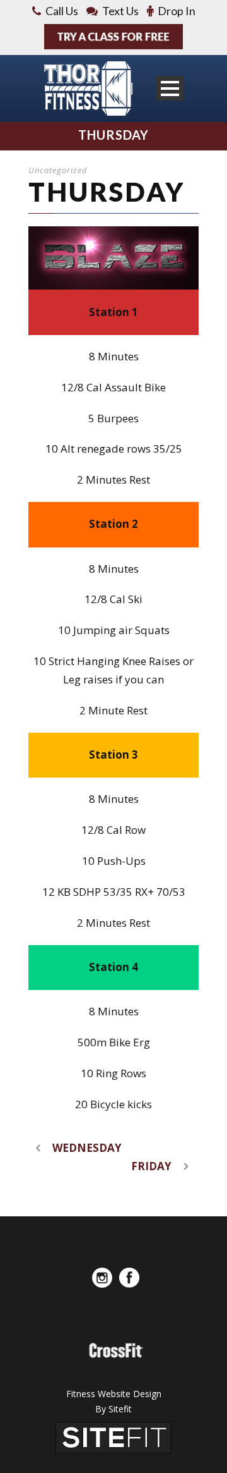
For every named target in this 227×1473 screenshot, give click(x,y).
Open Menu (169, 88)
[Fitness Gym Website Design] (113, 1436)
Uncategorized (58, 170)
